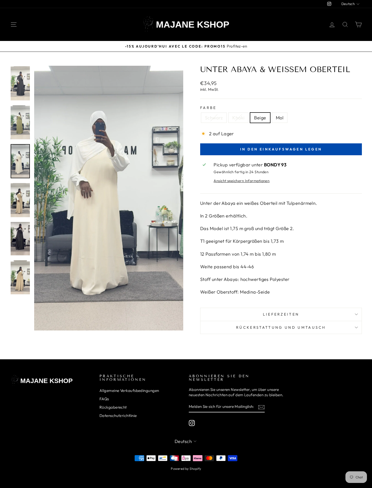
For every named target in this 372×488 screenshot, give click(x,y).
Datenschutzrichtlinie (118, 415)
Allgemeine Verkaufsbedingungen (129, 390)
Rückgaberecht (113, 407)
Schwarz (214, 118)
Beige (260, 118)
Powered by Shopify (186, 469)
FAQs (104, 398)
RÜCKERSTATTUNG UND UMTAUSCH (281, 327)
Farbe (208, 107)
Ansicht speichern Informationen (242, 181)
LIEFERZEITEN (281, 314)
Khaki (238, 118)
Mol (279, 118)
